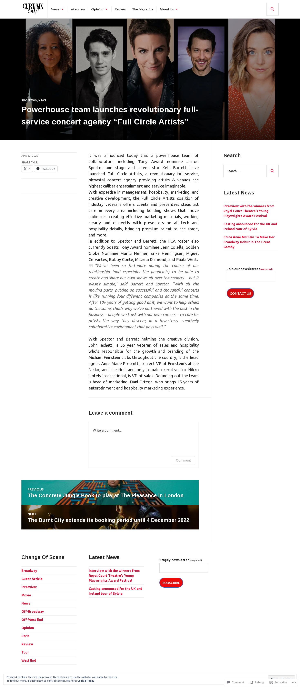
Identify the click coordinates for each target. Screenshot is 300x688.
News (55, 9)
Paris (25, 636)
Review (120, 9)
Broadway (29, 100)
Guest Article (32, 579)
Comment (183, 460)
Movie (26, 595)
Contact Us (240, 293)
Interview (77, 9)
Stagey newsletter (180, 560)
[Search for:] (251, 171)
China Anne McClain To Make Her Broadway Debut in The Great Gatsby (249, 242)
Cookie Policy (85, 680)
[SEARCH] (272, 9)
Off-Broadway (32, 611)
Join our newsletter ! (250, 269)
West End (28, 660)
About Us (167, 9)
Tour (25, 652)
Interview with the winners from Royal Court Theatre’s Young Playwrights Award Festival (248, 211)
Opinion (97, 9)
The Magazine (142, 9)
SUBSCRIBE (171, 583)
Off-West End (32, 619)
